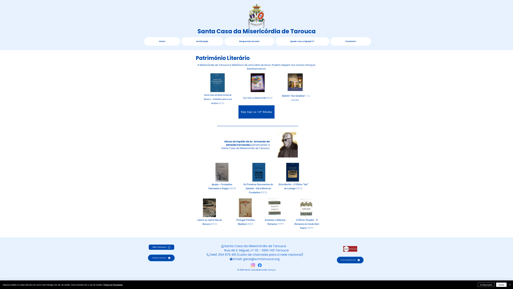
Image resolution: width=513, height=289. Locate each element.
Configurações (486, 284)
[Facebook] (259, 265)
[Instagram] (253, 265)
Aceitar (501, 284)
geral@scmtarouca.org (261, 259)
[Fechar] (509, 285)
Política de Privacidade (113, 284)
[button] (202, 41)
